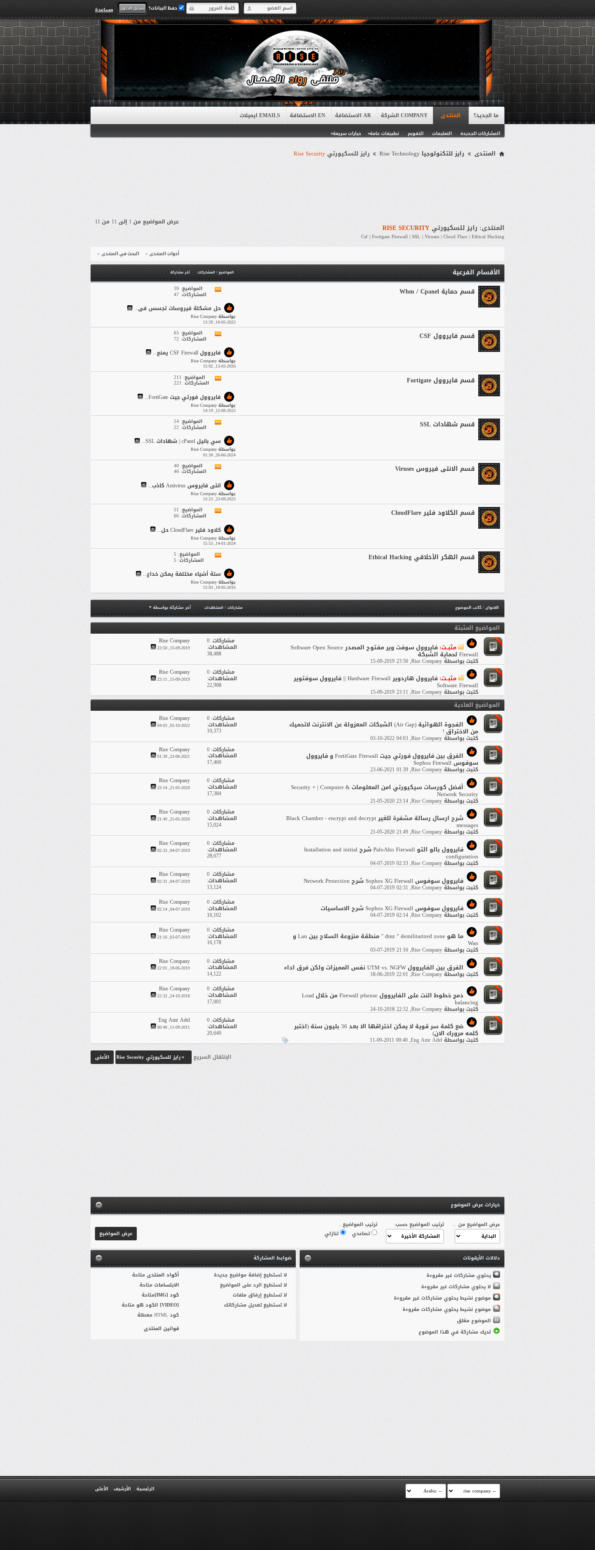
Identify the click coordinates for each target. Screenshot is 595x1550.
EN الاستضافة (307, 115)
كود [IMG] (167, 1295)
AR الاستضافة (353, 115)
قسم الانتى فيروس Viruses (435, 469)
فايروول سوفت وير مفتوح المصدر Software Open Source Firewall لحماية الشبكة (384, 651)
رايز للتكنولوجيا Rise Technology (421, 154)
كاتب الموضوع (468, 607)
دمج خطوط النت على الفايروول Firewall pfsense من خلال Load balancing (390, 999)
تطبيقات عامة (384, 133)
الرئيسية (145, 1489)
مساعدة (104, 9)
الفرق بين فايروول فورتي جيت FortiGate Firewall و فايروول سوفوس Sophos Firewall (392, 759)
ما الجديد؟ (486, 115)
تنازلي (332, 1233)
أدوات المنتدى (164, 253)
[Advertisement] (297, 183)
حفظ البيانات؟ (164, 8)
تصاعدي (362, 1233)
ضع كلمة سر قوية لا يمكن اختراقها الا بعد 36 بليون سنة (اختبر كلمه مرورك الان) (386, 1030)
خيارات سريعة (347, 133)
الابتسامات (166, 1285)
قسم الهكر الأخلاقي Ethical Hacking (421, 557)
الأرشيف (122, 1489)
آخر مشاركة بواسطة (172, 607)
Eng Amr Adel (426, 1040)
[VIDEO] (169, 1305)
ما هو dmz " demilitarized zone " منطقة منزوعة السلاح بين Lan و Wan (385, 940)
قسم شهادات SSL (447, 424)
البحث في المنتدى (120, 253)
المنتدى (450, 115)
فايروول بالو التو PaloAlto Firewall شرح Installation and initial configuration (391, 853)
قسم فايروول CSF (447, 336)
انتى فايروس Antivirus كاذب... (184, 485)
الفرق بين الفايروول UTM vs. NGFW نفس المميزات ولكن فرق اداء (373, 967)
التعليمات (442, 133)
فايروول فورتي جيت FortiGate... (183, 397)
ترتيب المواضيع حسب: (419, 1224)
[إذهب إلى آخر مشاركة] (153, 648)
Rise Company (426, 661)
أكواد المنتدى (163, 1275)
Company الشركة (404, 115)
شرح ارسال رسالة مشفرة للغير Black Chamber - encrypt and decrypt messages (382, 822)
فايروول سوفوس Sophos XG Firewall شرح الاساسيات (392, 908)
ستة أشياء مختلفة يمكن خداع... (182, 574)
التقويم (415, 133)
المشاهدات (213, 607)
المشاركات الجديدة (480, 133)
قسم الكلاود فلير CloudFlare (433, 513)
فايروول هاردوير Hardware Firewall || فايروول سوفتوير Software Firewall (386, 682)
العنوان (492, 607)
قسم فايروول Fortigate (441, 380)
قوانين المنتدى (161, 1328)
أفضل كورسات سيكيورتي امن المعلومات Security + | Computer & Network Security (384, 791)
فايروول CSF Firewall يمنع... (187, 353)
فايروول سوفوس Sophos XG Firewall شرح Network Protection (383, 880)
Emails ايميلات (260, 115)
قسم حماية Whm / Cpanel (437, 291)
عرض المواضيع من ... (476, 1224)
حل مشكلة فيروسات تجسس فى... (177, 309)
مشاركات (235, 607)
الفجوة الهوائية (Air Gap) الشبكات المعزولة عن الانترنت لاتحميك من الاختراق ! (383, 728)
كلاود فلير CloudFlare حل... (189, 530)
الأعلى (102, 1057)
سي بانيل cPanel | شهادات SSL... (181, 441)
